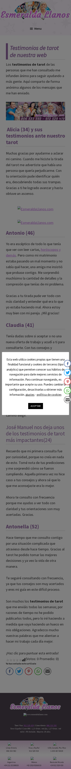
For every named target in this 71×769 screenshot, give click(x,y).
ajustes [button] (30, 394)
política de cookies (49, 394)
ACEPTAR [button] (36, 406)
